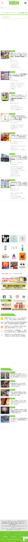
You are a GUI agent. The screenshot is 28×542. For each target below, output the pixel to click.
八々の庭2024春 (19, 120)
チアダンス (13, 85)
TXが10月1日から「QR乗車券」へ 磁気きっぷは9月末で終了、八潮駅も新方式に (15, 331)
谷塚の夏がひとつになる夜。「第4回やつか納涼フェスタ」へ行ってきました (18, 385)
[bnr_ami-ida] (14, 259)
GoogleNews (23, 296)
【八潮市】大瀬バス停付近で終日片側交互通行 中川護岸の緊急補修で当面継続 (15, 322)
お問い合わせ (14, 536)
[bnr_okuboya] (5, 268)
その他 (18, 188)
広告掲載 (22, 536)
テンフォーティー (21, 85)
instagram (17, 296)
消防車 (23, 149)
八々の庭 (20, 126)
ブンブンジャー (14, 147)
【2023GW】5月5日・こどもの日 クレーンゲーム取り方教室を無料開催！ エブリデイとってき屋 (18, 158)
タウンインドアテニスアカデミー (17, 107)
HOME (2, 7)
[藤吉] (14, 268)
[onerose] (22, 242)
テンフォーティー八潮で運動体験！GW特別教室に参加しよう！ (18, 75)
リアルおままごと (14, 65)
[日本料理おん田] (5, 251)
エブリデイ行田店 (14, 170)
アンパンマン (13, 146)
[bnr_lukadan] (14, 251)
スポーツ (13, 79)
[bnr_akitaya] (5, 259)
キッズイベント (14, 59)
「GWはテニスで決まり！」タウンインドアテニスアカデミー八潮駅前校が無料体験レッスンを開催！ (18, 97)
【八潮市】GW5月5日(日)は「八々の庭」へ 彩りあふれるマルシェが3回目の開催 (18, 117)
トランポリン (13, 86)
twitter (10, 296)
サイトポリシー (7, 533)
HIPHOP (12, 83)
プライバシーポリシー (19, 533)
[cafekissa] (22, 251)
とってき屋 (22, 198)
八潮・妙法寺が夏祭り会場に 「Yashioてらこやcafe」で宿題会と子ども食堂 (18, 393)
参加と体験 (20, 162)
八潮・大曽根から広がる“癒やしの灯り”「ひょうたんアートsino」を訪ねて (18, 402)
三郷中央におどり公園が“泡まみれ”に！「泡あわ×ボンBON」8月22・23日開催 (14, 335)
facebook (4, 296)
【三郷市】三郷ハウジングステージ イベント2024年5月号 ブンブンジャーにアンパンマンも (18, 137)
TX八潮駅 (13, 125)
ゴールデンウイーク (16, 7)
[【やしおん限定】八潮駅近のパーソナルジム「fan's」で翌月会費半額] (14, 310)
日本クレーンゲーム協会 (15, 175)
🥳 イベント (7, 7)
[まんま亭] (5, 242)
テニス (12, 109)
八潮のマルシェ (14, 128)
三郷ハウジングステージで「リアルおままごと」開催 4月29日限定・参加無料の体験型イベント (18, 55)
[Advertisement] (14, 34)
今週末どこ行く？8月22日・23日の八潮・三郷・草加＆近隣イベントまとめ (15, 326)
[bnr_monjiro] (22, 268)
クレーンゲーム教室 (14, 172)
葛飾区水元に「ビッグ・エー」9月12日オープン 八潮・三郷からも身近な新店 (15, 318)
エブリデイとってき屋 (19, 166)
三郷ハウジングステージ (15, 67)
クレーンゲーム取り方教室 (16, 196)
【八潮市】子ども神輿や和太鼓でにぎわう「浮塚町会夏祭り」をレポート (18, 420)
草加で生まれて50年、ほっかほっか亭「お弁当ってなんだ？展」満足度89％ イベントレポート (18, 376)
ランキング (25, 3)
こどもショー (21, 141)
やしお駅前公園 (14, 126)
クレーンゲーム (22, 170)
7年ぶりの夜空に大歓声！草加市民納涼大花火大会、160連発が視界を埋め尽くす (18, 411)
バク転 (19, 86)
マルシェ (13, 120)
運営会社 (5, 536)
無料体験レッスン (19, 109)
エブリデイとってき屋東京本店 (16, 168)
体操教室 (12, 88)
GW (12, 166)
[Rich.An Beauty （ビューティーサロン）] (14, 242)
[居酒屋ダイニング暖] (22, 260)
